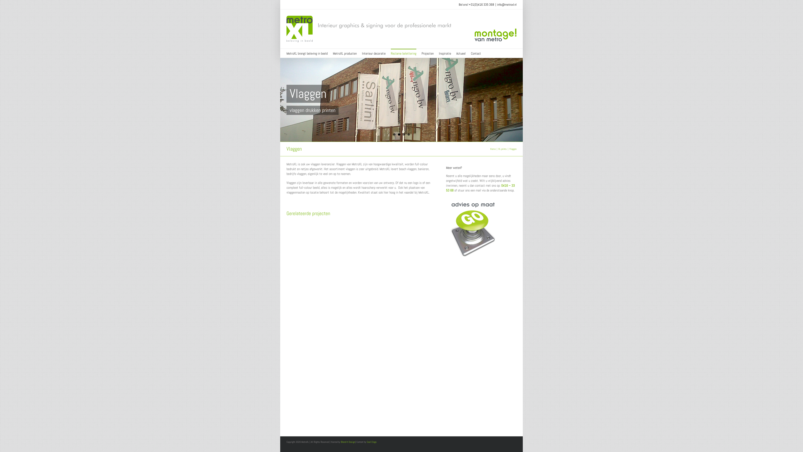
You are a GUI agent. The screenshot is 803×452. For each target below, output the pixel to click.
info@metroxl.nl (507, 4)
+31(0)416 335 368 (481, 4)
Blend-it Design (348, 442)
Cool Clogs (372, 442)
